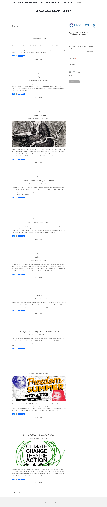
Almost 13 (39, 295)
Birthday (71, 70)
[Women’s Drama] (39, 134)
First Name (72, 58)
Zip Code (72, 76)
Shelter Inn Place (39, 38)
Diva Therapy (39, 219)
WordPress (67, 502)
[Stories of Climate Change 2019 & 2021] (39, 453)
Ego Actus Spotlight (65, 2)
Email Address (73, 53)
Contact (20, 2)
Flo (39, 77)
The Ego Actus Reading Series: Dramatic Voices (39, 331)
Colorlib (58, 502)
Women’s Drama (39, 115)
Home (14, 2)
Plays (39, 34)
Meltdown (39, 257)
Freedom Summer (38, 370)
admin (45, 42)
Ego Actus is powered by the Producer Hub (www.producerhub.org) (78, 34)
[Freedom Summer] (39, 388)
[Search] (94, 2)
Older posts (16, 492)
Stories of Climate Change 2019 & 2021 (39, 435)
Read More (38, 59)
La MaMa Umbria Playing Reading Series (39, 180)
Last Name (72, 64)
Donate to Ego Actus (32, 2)
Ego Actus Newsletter (48, 2)
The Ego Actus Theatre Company (53, 10)
